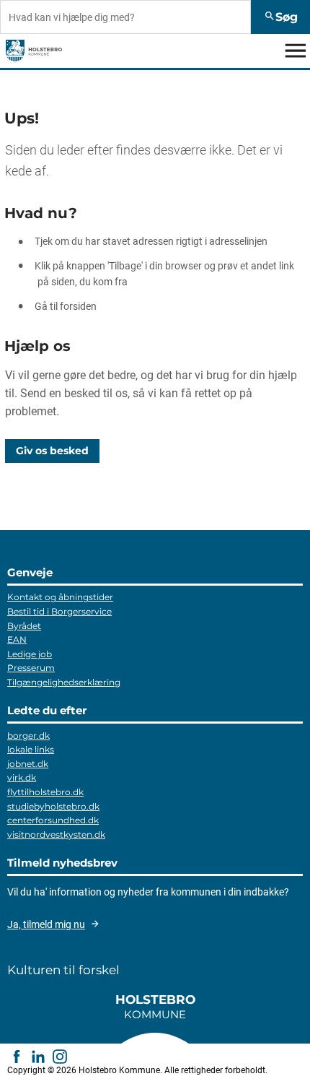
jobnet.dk (27, 763)
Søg (280, 16)
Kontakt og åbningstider (60, 596)
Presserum (31, 667)
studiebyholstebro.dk (53, 806)
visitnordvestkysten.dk (56, 834)
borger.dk (28, 735)
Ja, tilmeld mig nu (46, 924)
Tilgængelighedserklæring (63, 682)
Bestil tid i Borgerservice (59, 611)
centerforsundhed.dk (53, 820)
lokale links (30, 749)
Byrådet (24, 625)
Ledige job (29, 654)
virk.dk (21, 777)
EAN (17, 639)
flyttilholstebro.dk (45, 791)
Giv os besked (52, 450)
